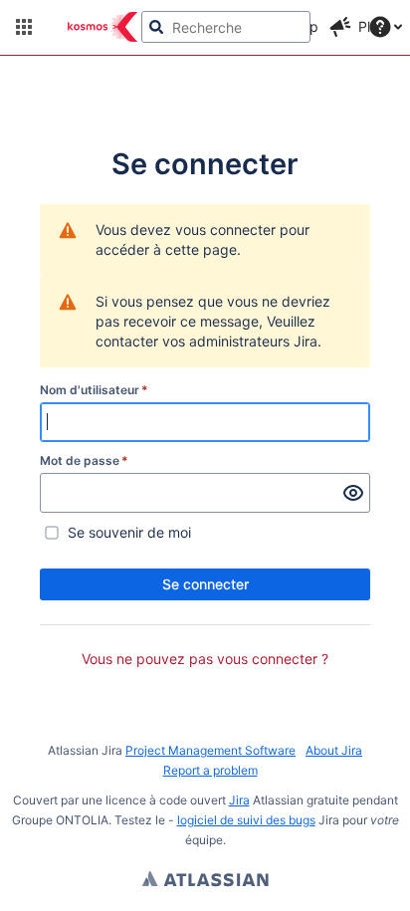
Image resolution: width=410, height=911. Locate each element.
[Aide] (380, 27)
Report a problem (210, 770)
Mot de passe (84, 460)
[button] (24, 27)
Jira (239, 800)
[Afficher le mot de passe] (353, 493)
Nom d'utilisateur (94, 389)
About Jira (334, 750)
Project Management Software (210, 750)
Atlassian (205, 881)
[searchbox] (225, 27)
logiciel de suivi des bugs (246, 819)
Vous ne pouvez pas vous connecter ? (205, 658)
